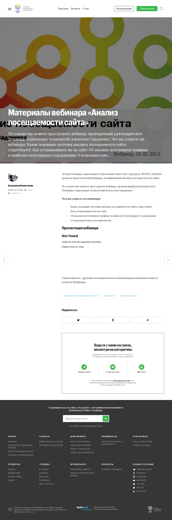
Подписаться (147, 8)
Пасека (11, 480)
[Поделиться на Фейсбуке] (113, 320)
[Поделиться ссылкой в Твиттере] (78, 320)
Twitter (140, 488)
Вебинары (79, 282)
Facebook (141, 473)
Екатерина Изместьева (20, 185)
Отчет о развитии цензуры (20, 451)
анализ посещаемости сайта (82, 296)
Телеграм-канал (144, 469)
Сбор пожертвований (80, 445)
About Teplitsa (46, 484)
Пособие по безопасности (20, 455)
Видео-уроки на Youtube (51, 442)
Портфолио (44, 480)
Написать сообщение (112, 469)
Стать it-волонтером (142, 442)
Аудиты (11, 469)
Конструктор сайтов (80, 442)
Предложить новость (80, 469)
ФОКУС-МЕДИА (129, 296)
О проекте (44, 469)
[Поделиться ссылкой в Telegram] (147, 320)
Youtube (140, 484)
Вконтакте (141, 480)
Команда (43, 473)
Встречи (75, 8)
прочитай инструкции (121, 380)
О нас (86, 8)
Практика (63, 8)
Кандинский (14, 473)
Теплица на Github (142, 445)
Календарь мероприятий (51, 445)
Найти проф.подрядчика (82, 453)
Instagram (141, 477)
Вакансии (44, 477)
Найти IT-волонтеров (80, 449)
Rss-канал (141, 491)
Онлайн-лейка (15, 477)
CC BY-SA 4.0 (29, 512)
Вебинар (110, 296)
